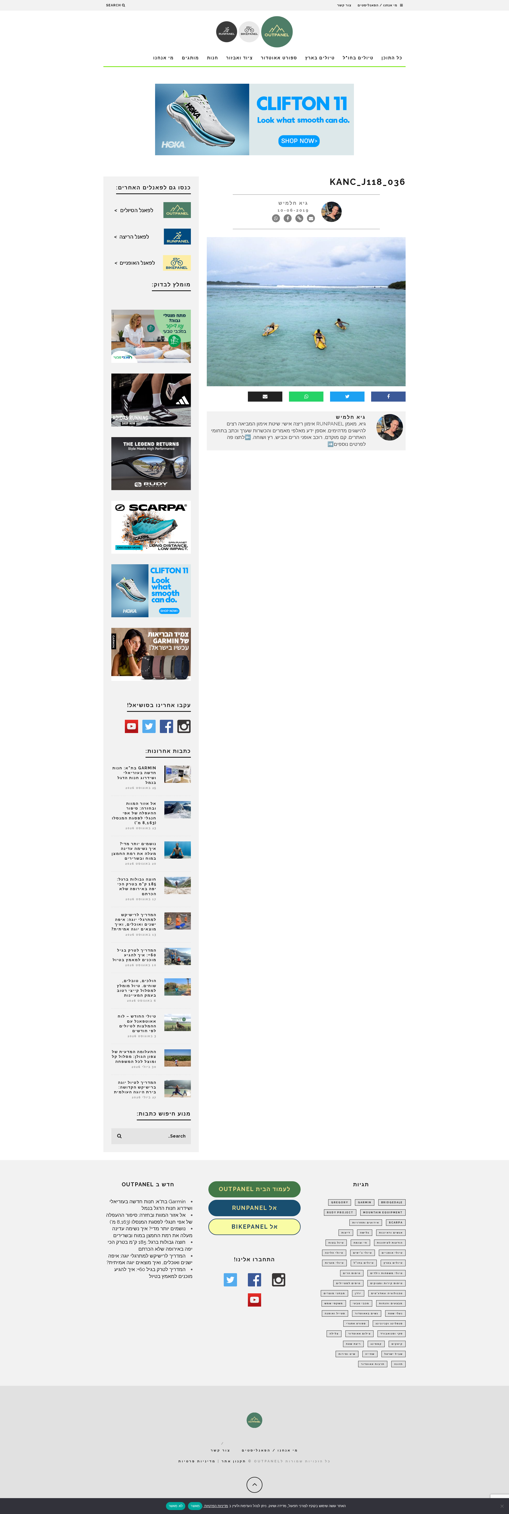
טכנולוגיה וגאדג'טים (387, 1293)
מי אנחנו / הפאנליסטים (377, 5)
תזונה (398, 1364)
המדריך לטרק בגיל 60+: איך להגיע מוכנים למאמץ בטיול (134, 955)
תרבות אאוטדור (372, 1364)
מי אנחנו (163, 57)
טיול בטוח (336, 1242)
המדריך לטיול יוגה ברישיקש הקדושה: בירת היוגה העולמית (135, 1087)
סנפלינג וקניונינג (389, 1323)
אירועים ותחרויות (365, 1222)
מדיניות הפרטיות (215, 1506)
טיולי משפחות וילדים (386, 1273)
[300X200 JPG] (151, 399)
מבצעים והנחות (391, 1303)
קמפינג (376, 1344)
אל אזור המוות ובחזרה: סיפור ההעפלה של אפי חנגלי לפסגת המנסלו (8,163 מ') (134, 813)
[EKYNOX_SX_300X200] (151, 463)
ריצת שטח (353, 1344)
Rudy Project (340, 1212)
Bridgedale (392, 1202)
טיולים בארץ (320, 57)
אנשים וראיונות (391, 1232)
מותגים (190, 57)
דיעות (345, 1232)
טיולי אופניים (392, 1252)
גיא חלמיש (293, 203)
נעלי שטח (395, 1313)
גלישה (364, 1232)
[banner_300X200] (151, 590)
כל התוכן (391, 57)
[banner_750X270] (254, 119)
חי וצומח (360, 1242)
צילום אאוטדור (359, 1333)
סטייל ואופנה (335, 1313)
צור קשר (344, 5)
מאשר (195, 1506)
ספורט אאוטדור (279, 57)
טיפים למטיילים (348, 1283)
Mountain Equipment (383, 1212)
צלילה (334, 1333)
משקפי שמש (333, 1303)
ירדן (358, 1293)
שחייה (370, 1354)
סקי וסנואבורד (391, 1333)
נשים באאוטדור (366, 1313)
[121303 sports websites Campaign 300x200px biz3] (151, 336)
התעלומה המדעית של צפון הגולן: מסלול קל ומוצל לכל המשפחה (134, 1056)
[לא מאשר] (502, 1506)
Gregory (339, 1202)
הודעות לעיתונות (390, 1242)
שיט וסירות (347, 1354)
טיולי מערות (334, 1263)
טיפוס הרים (352, 1273)
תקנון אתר (234, 1461)
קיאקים (397, 1344)
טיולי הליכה (334, 1252)
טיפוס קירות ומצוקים (386, 1283)
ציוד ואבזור (239, 57)
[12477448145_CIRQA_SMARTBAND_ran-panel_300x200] (151, 654)
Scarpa (396, 1222)
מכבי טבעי (361, 1303)
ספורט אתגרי (356, 1323)
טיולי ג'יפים (362, 1252)
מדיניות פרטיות (197, 1461)
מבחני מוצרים (334, 1293)
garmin (364, 1202)
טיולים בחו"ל (358, 57)
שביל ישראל (393, 1354)
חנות (212, 57)
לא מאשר (176, 1506)
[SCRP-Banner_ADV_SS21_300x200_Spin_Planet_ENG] (151, 527)
